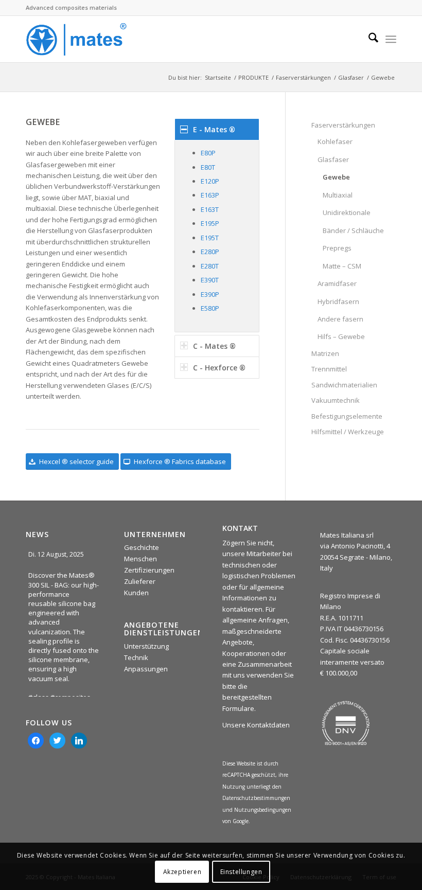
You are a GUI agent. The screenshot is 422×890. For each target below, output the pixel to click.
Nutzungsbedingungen (262, 809)
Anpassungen (146, 668)
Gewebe (336, 177)
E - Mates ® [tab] (214, 129)
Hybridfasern (338, 301)
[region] (216, 236)
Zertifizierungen (149, 570)
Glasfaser (333, 159)
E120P (210, 181)
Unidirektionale (347, 212)
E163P (210, 195)
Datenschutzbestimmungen (256, 798)
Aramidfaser (337, 283)
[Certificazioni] (346, 723)
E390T (210, 279)
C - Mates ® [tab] (214, 346)
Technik (136, 657)
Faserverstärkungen (343, 125)
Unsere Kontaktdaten (256, 724)
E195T (210, 237)
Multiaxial (338, 195)
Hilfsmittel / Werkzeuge (347, 431)
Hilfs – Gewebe (341, 336)
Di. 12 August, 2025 (56, 554)
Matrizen (325, 353)
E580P (210, 308)
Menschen (140, 558)
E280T (210, 266)
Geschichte (141, 547)
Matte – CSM (342, 266)
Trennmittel (329, 368)
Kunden (136, 592)
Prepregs (337, 248)
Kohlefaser (335, 141)
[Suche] (368, 39)
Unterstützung (146, 646)
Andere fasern (340, 319)
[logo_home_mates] (76, 39)
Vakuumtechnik (335, 400)
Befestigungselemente (346, 416)
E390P (210, 294)
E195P (210, 223)
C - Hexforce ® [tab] (219, 367)
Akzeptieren (182, 871)
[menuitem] (368, 39)
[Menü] (390, 39)
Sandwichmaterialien (344, 384)
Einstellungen (241, 871)
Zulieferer (139, 581)
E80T (208, 167)
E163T (210, 209)
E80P (208, 152)
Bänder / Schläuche (353, 230)
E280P (210, 251)
